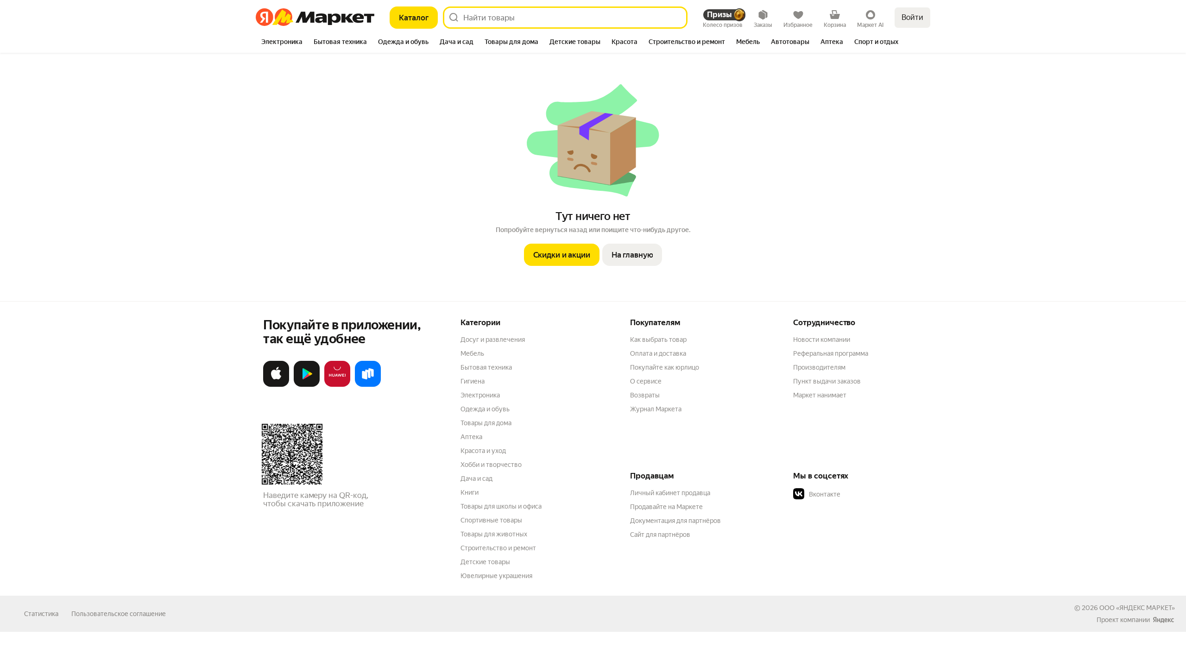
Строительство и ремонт (498, 548)
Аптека (471, 436)
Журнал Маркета (655, 409)
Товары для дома (486, 423)
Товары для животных (494, 534)
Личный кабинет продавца (670, 493)
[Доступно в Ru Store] (368, 385)
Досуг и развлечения (493, 339)
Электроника (480, 395)
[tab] (282, 42)
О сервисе (646, 381)
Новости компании (821, 339)
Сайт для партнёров (660, 534)
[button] (858, 494)
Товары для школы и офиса (501, 506)
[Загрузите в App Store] (276, 385)
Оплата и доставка (658, 353)
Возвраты (645, 395)
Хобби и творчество (491, 464)
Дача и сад (476, 478)
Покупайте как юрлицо (664, 367)
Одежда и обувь (485, 409)
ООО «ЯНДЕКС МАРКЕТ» (1137, 607)
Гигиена (473, 381)
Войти (912, 17)
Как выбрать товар (658, 339)
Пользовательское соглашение (118, 613)
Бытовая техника (486, 367)
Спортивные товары (491, 520)
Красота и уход (483, 450)
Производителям (819, 367)
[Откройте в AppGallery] (337, 385)
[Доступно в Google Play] (307, 385)
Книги (470, 492)
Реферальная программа (830, 353)
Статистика (41, 613)
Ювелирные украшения (496, 575)
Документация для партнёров (675, 520)
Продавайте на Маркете (666, 506)
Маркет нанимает (819, 395)
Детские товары (485, 562)
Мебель (472, 353)
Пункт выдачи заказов (827, 381)
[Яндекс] (1163, 619)
